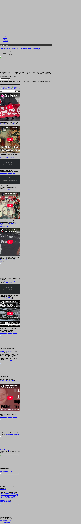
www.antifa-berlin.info (5, 520)
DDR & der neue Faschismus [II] (9, 495)
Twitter (12, 380)
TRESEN (5, 38)
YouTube (12, 157)
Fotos (1, 123)
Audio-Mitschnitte (5, 500)
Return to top (6, 522)
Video (14, 123)
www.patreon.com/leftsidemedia (9, 360)
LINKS (4, 39)
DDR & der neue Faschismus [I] (9, 496)
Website (10, 123)
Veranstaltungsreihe (5, 501)
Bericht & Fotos (13, 259)
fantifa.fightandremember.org (7, 281)
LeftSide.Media (4, 157)
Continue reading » (5, 79)
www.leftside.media (5, 351)
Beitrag (10, 173)
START (5, 36)
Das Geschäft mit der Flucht (8, 493)
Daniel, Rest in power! (6, 450)
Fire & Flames (8, 282)
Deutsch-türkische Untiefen (8, 497)
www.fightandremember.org (7, 471)
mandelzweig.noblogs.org (12, 434)
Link (14, 173)
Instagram (3, 382)
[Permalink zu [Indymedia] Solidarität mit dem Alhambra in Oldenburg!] (12, 68)
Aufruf (5, 123)
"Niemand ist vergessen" (6, 225)
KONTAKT (5, 41)
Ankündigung (3, 173)
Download (3, 489)
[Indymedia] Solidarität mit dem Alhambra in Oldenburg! (20, 49)
